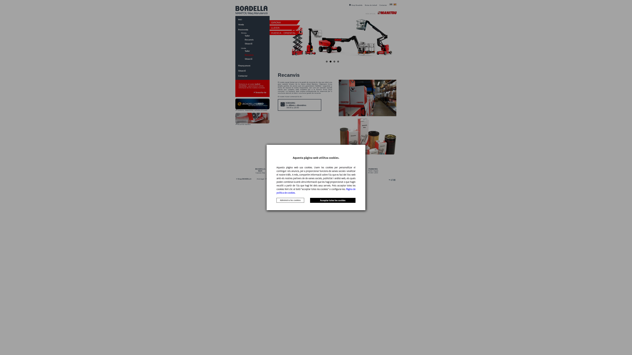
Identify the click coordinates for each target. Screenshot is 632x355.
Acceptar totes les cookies (332, 200)
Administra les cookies (290, 200)
